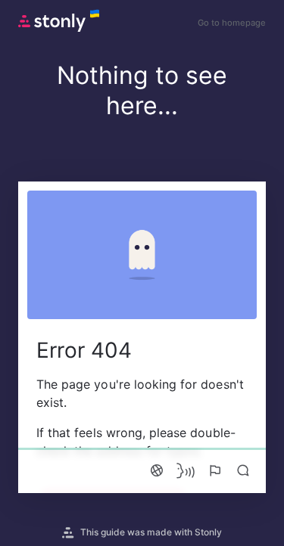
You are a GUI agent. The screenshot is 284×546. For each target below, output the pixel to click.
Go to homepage (232, 22)
